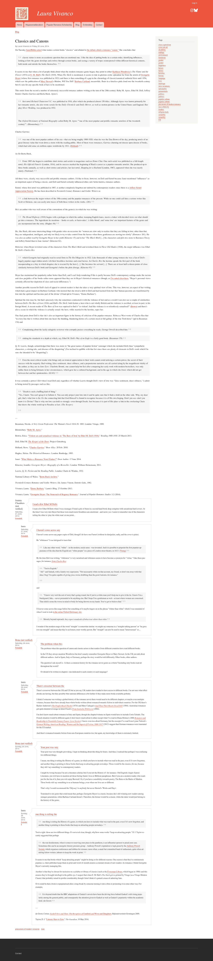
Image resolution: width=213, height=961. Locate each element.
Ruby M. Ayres (34, 429)
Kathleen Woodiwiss (121, 71)
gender (161, 60)
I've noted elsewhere (119, 278)
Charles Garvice (37, 447)
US (160, 120)
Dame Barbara (37, 488)
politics (161, 94)
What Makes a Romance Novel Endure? (39, 459)
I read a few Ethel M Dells (45, 504)
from (59, 561)
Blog (77, 24)
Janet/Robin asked (34, 49)
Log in (194, 2)
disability (162, 50)
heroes (161, 68)
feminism (162, 57)
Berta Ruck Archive (48, 476)
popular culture (164, 99)
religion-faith (163, 112)
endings (161, 52)
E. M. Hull (35, 74)
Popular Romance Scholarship (59, 24)
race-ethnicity (164, 107)
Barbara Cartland (82, 81)
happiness (162, 65)
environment (163, 55)
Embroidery (87, 24)
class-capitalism (165, 44)
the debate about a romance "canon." (103, 49)
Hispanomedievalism (34, 24)
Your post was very (49, 747)
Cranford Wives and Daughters (80, 913)
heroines (162, 73)
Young (122, 550)
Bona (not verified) (23, 640)
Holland (74, 145)
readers (161, 109)
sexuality (162, 114)
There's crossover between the (50, 685)
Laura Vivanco (55, 13)
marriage (162, 83)
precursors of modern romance (27, 929)
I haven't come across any (48, 530)
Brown (134, 306)
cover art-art (163, 47)
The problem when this (51, 643)
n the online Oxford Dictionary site (67, 612)
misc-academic (164, 86)
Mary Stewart (46, 81)
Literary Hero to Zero (55, 919)
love (42, 929)
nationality (163, 88)
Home (19, 24)
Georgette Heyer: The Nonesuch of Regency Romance (54, 494)
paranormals (163, 91)
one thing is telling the (46, 814)
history (161, 75)
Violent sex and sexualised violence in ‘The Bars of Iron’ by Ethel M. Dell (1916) (64, 435)
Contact (99, 24)
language (162, 78)
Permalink (18, 518)
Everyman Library (114, 871)
